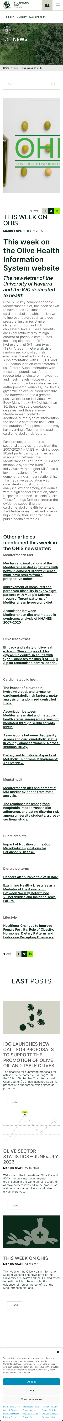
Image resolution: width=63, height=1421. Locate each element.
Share (35, 211)
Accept (31, 1381)
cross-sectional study (25, 444)
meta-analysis (37, 348)
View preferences (31, 1399)
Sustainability (37, 16)
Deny (31, 1390)
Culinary (22, 16)
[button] (58, 1352)
